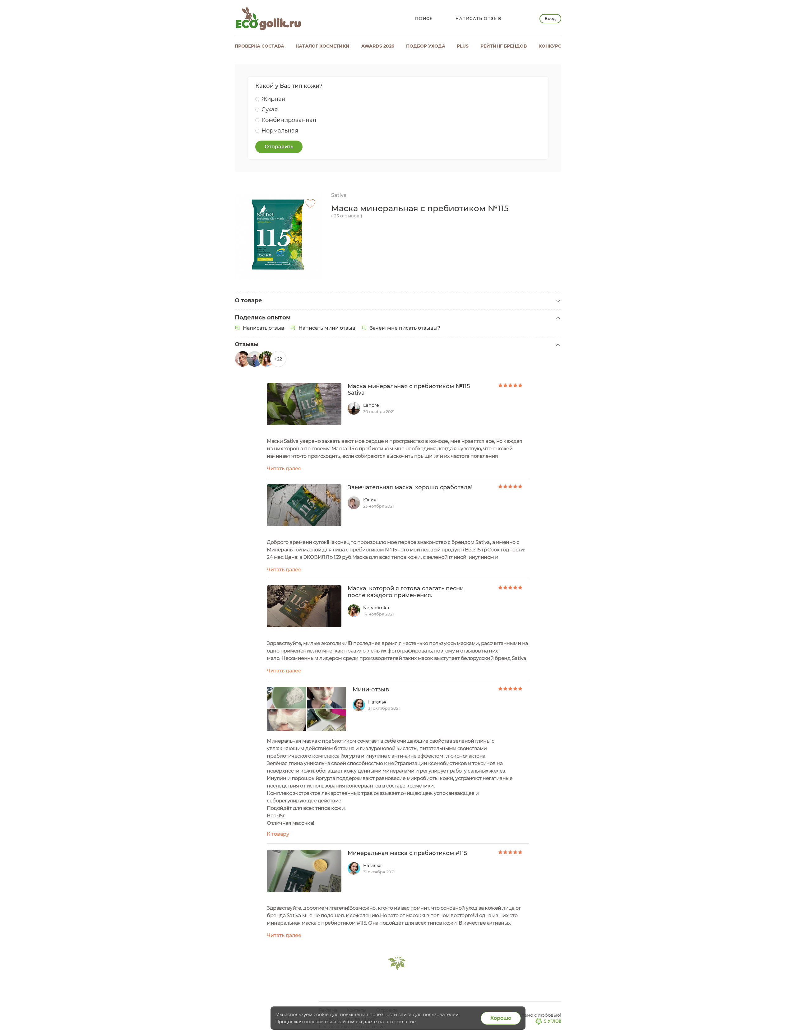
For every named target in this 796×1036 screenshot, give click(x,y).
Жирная (273, 98)
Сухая (269, 109)
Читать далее (284, 469)
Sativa (339, 195)
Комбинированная (288, 120)
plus (463, 46)
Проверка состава (259, 46)
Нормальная (279, 130)
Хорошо (500, 1018)
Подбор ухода (425, 46)
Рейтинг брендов (503, 46)
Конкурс (550, 46)
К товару (278, 834)
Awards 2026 (377, 46)
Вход (550, 18)
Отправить (279, 147)
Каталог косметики (322, 46)
